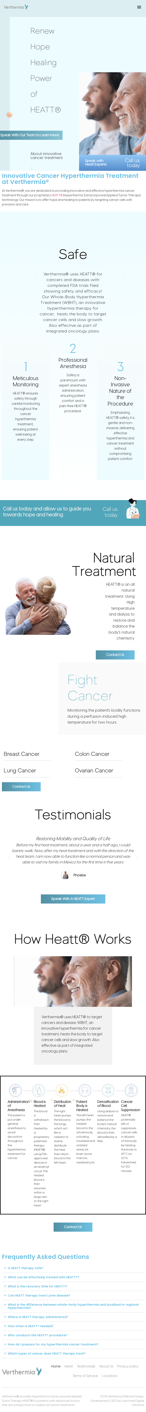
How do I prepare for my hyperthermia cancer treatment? (53, 1344)
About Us (106, 1366)
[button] (139, 7)
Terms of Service (85, 1376)
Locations (109, 1376)
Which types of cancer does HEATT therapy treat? (47, 1353)
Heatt (68, 1366)
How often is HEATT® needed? (30, 1326)
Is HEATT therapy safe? (25, 1268)
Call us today (132, 163)
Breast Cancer (21, 754)
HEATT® (57, 195)
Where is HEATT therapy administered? (38, 1317)
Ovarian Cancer (94, 770)
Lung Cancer (20, 770)
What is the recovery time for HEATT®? (37, 1286)
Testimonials (86, 1366)
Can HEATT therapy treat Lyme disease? (39, 1295)
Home (56, 1366)
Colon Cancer (92, 754)
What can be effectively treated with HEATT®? (43, 1277)
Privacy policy (127, 1366)
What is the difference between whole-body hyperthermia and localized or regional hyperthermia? (73, 1306)
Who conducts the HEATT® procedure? (37, 1335)
